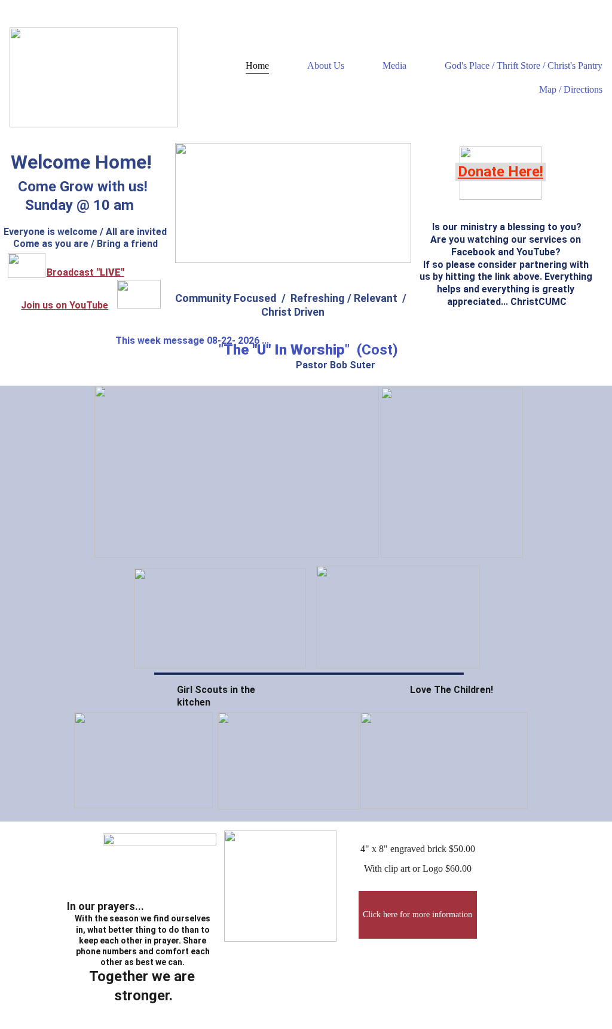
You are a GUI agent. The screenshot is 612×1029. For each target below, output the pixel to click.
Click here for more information (417, 914)
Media (394, 65)
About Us (325, 65)
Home (257, 65)
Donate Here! (500, 171)
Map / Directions (570, 89)
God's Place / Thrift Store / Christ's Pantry (523, 65)
